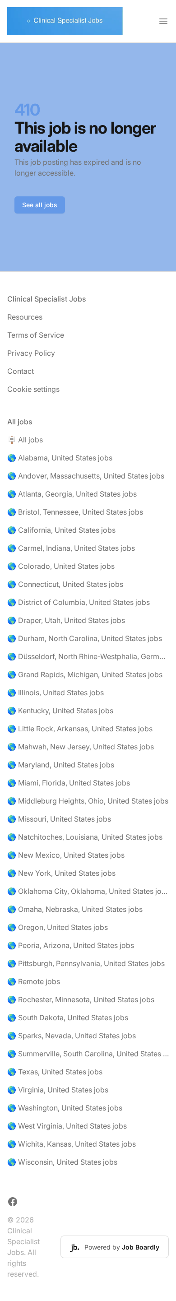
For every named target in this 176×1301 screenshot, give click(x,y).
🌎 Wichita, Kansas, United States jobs (71, 1143)
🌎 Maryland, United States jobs (60, 764)
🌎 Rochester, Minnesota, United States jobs (80, 999)
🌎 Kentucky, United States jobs (60, 710)
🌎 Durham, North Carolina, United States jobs (84, 638)
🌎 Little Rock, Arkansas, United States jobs (80, 728)
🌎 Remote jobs (33, 981)
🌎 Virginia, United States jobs (57, 1089)
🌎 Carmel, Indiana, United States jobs (71, 548)
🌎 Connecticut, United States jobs (65, 584)
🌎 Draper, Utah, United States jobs (66, 620)
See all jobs (39, 205)
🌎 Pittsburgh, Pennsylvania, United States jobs (86, 963)
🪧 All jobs (25, 439)
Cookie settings (33, 389)
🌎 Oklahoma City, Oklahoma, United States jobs (88, 891)
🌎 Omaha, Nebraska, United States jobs (75, 909)
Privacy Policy (31, 353)
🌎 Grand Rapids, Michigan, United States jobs (84, 674)
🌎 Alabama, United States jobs (59, 457)
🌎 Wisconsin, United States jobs (62, 1161)
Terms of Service (35, 334)
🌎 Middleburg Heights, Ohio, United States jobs (87, 800)
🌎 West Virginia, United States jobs (67, 1125)
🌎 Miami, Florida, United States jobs (68, 782)
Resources (24, 316)
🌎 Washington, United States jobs (64, 1107)
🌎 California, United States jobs (61, 529)
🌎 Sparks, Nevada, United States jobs (71, 1035)
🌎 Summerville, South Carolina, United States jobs (88, 1053)
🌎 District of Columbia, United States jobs (78, 602)
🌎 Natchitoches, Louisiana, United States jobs (84, 836)
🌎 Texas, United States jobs (54, 1071)
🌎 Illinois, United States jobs (55, 692)
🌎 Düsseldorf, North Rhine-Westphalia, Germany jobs (88, 656)
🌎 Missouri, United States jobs (59, 818)
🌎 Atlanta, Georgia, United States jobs (72, 493)
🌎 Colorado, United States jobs (61, 566)
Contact (20, 371)
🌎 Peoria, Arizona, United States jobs (70, 945)
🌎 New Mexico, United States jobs (66, 855)
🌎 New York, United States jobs (61, 873)
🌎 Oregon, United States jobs (57, 927)
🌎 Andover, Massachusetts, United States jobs (85, 475)
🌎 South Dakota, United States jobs (67, 1017)
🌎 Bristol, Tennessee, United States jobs (75, 511)
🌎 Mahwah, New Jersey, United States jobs (80, 746)
